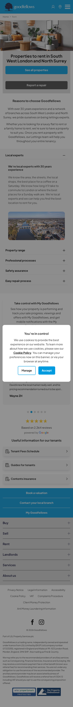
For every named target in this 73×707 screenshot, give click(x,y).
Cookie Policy (22, 353)
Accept (47, 370)
